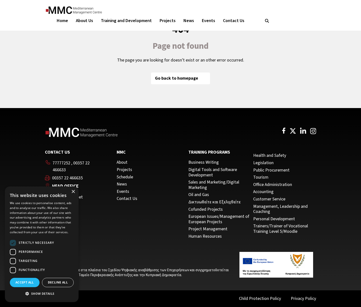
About (122, 162)
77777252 (61, 163)
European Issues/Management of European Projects (218, 219)
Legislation (263, 163)
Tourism (260, 177)
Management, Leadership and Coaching (280, 209)
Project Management (207, 229)
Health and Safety (269, 155)
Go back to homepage (176, 78)
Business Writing (203, 162)
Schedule (125, 177)
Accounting (263, 192)
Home (62, 21)
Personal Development (274, 219)
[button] (42, 293)
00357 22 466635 (67, 178)
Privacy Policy (303, 298)
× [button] (73, 192)
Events (208, 21)
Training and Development (126, 21)
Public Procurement (271, 170)
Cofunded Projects (205, 209)
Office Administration (272, 184)
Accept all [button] (24, 282)
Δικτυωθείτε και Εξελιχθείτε (214, 202)
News (188, 21)
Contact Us (233, 21)
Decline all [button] (58, 282)
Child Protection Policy (260, 298)
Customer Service (269, 199)
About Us (84, 21)
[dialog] (42, 244)
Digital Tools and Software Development (212, 172)
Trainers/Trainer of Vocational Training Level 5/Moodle (280, 228)
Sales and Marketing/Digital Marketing (213, 185)
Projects (168, 21)
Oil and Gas (198, 194)
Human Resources (205, 236)
